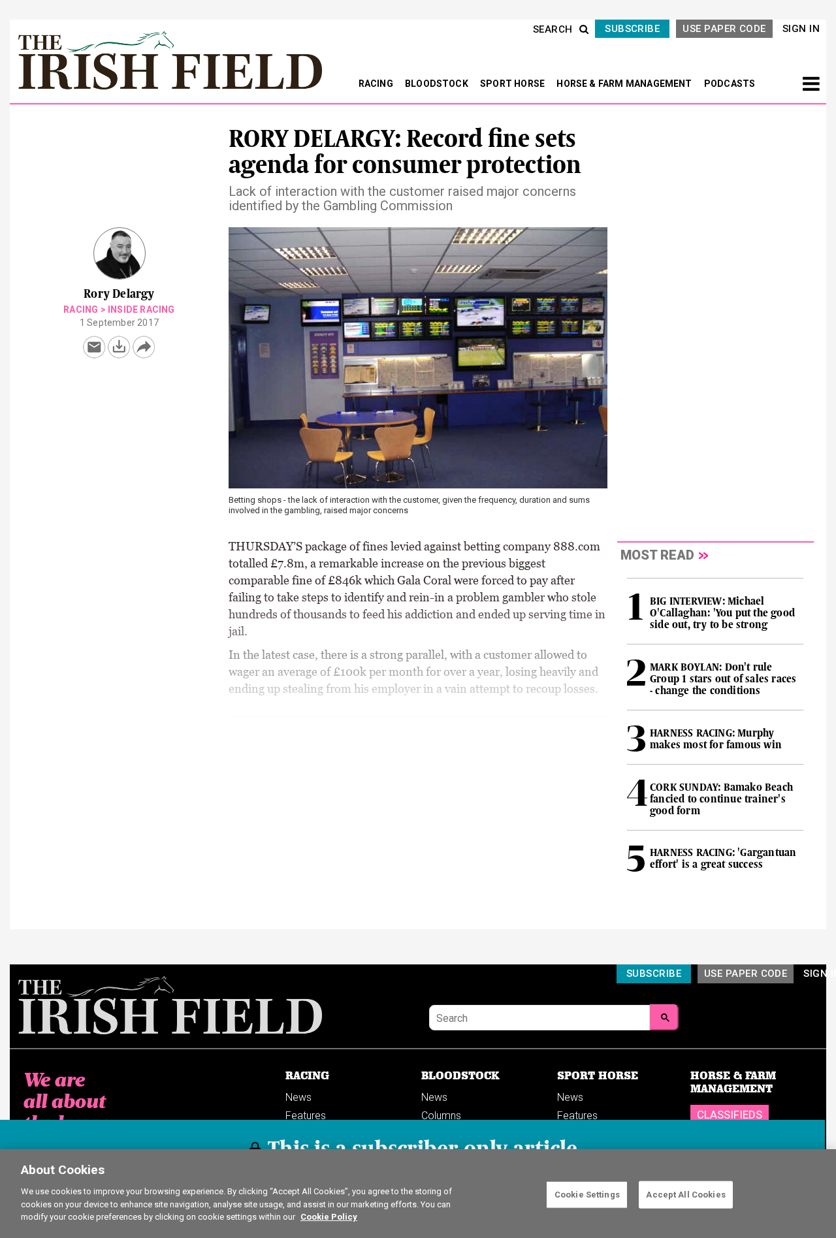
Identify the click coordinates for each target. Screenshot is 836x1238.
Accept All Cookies (685, 1194)
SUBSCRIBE (632, 29)
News (298, 1097)
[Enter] (664, 1017)
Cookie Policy (328, 1216)
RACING (377, 83)
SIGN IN (801, 29)
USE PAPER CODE (724, 29)
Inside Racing (141, 309)
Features (305, 1115)
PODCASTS (730, 83)
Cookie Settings (587, 1194)
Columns (441, 1115)
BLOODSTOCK (437, 83)
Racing (80, 309)
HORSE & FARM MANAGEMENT (625, 83)
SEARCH (553, 29)
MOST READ (657, 555)
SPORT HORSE (513, 83)
